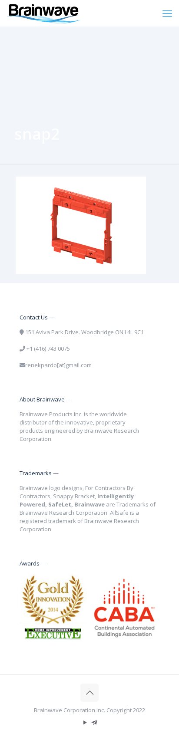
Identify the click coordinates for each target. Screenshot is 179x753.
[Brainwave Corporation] (43, 13)
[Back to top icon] (89, 693)
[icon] (94, 722)
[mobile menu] (167, 13)
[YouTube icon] (85, 722)
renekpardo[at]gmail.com (58, 365)
